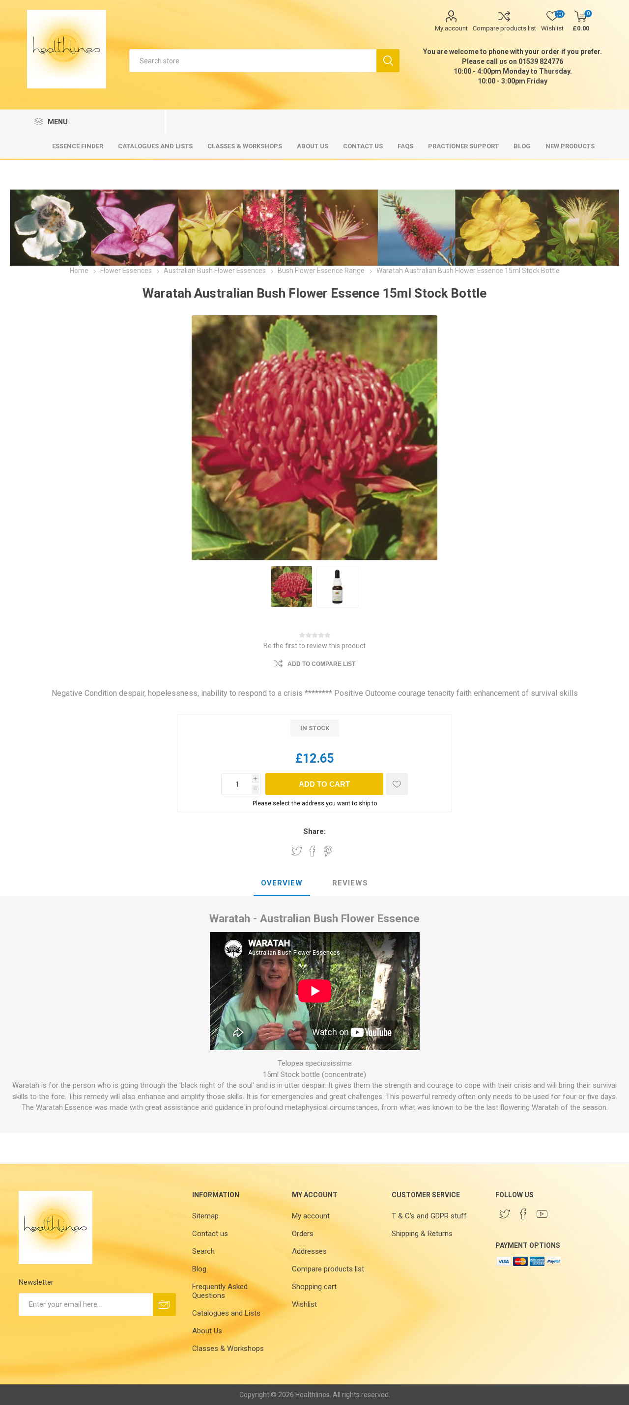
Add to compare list (321, 664)
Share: (314, 831)
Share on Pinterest (328, 851)
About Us (207, 1330)
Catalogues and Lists (226, 1313)
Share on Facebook (312, 851)
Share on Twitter (296, 851)
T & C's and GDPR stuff (429, 1216)
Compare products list (504, 28)
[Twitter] (505, 1214)
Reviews (350, 883)
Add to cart (324, 784)
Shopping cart (314, 1286)
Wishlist (304, 1304)
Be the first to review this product (314, 646)
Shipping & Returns (422, 1233)
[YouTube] (542, 1214)
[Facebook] (523, 1214)
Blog (199, 1269)
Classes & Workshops (228, 1348)
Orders (303, 1233)
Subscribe (164, 1304)
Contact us (210, 1233)
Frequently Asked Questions (220, 1291)
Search (388, 60)
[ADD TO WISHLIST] (397, 784)
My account (451, 28)
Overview (282, 883)
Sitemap (205, 1216)
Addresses (309, 1251)
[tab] (282, 883)
